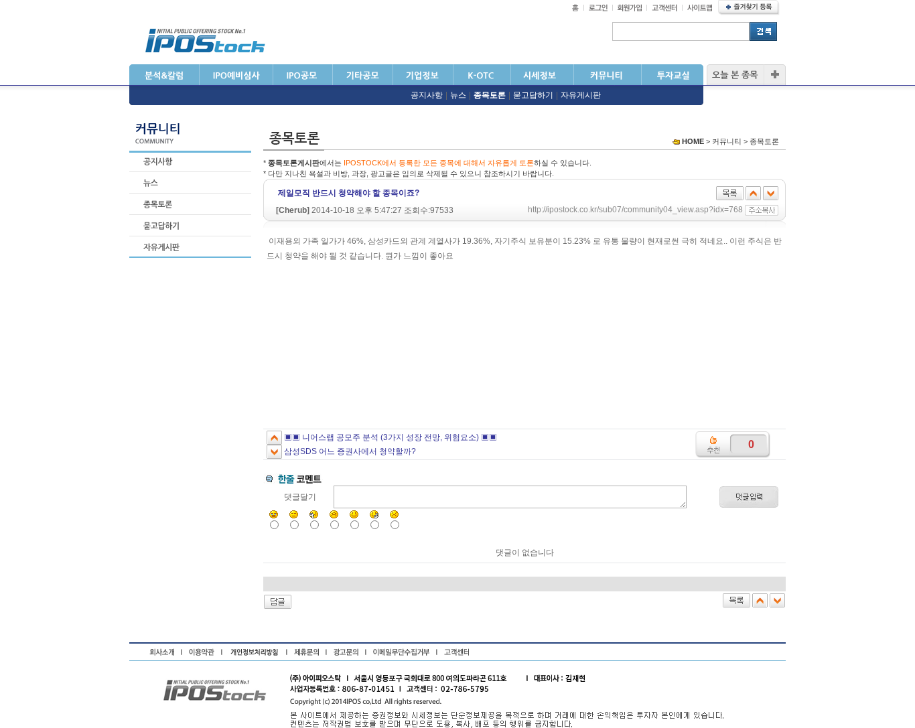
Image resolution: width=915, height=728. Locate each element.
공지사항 (427, 95)
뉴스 (458, 95)
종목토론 (490, 95)
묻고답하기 (533, 95)
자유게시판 (581, 95)
